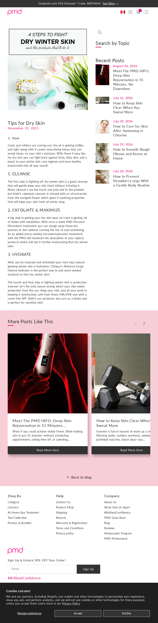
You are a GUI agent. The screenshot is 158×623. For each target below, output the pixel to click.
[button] (146, 12)
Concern (13, 507)
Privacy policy (65, 533)
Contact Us (63, 502)
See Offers (109, 3)
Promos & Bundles (20, 523)
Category (13, 502)
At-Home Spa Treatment (23, 512)
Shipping (61, 512)
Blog (107, 523)
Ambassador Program (118, 533)
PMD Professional (115, 538)
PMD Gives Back (115, 517)
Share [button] (15, 138)
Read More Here (51, 451)
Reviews (109, 528)
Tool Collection (17, 517)
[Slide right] (144, 323)
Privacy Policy (71, 603)
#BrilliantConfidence (24, 578)
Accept (78, 613)
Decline (126, 613)
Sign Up (88, 569)
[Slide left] (135, 323)
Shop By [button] (14, 496)
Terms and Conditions (70, 528)
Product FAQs (65, 507)
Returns (61, 517)
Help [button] (60, 496)
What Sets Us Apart (117, 507)
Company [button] (112, 496)
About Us (110, 502)
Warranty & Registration (71, 523)
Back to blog (81, 477)
